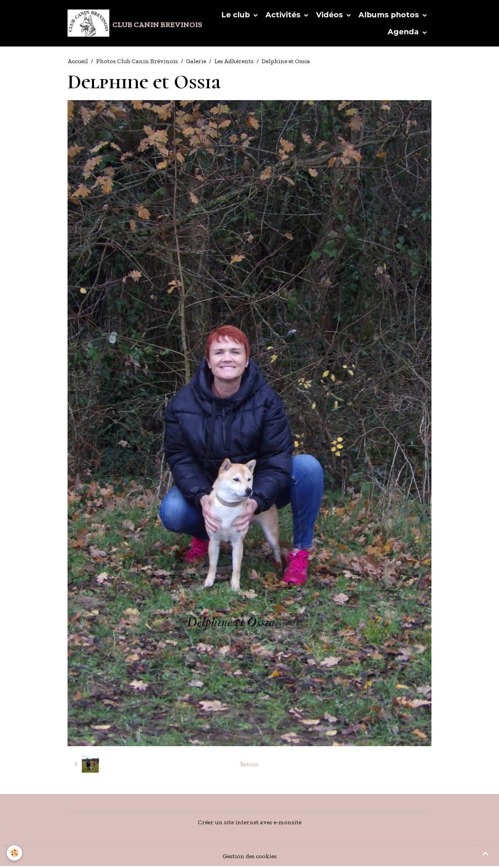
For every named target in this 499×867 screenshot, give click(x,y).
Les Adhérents (234, 61)
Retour (249, 764)
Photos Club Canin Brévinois (137, 61)
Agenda (404, 31)
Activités (283, 14)
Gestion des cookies (250, 856)
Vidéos (330, 14)
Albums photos (389, 14)
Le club (236, 14)
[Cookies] (14, 853)
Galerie (196, 61)
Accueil (78, 61)
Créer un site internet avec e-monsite (249, 822)
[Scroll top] (485, 853)
